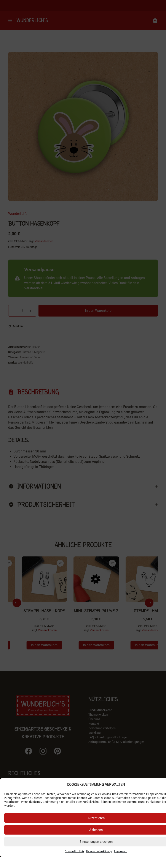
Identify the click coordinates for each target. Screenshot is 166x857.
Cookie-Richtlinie (74, 851)
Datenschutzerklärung (99, 851)
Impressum (120, 851)
